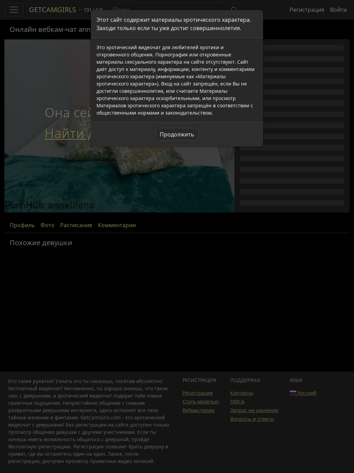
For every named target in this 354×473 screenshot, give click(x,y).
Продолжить (177, 134)
